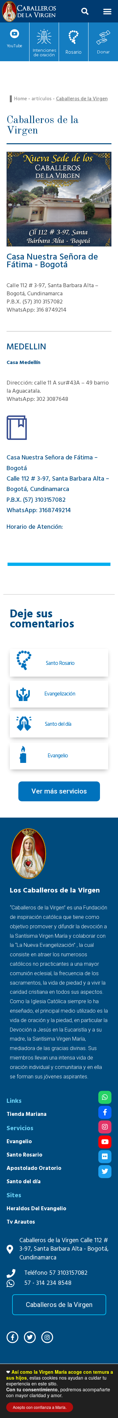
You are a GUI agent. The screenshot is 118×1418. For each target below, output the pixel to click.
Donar (103, 52)
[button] (84, 11)
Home (20, 98)
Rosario (74, 52)
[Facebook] (104, 1112)
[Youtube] (104, 1141)
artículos (41, 98)
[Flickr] (104, 1156)
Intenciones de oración (44, 52)
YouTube (15, 46)
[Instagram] (104, 1126)
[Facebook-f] (12, 1337)
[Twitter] (104, 1171)
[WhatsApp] (104, 1097)
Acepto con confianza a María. (40, 1407)
